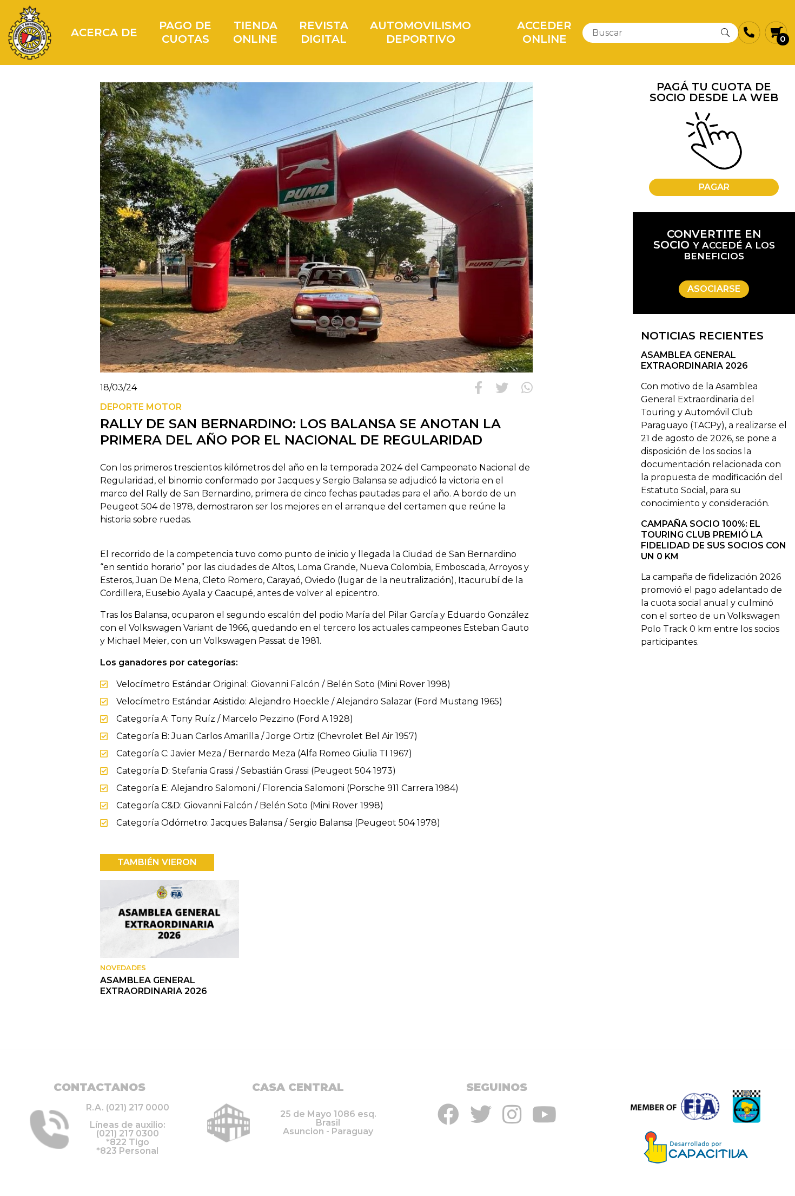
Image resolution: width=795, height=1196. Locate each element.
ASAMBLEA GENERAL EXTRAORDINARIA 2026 (153, 985)
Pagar (714, 187)
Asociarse (713, 289)
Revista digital (323, 32)
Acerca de (104, 32)
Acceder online (544, 32)
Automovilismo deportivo (420, 32)
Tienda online (255, 32)
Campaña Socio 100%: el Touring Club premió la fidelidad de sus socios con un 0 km (713, 540)
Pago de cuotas (185, 32)
